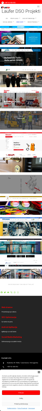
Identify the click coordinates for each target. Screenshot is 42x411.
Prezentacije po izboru (9, 312)
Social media (8, 22)
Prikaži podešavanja (21, 404)
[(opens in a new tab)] (21, 35)
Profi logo (15, 18)
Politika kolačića (11, 408)
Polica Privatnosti (22, 408)
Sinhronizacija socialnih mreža (11, 341)
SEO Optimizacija (29, 18)
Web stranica (33, 22)
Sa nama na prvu (7, 322)
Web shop (20, 22)
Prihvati (21, 393)
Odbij (21, 398)
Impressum (31, 408)
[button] (39, 372)
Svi (7, 18)
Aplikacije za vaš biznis (9, 332)
